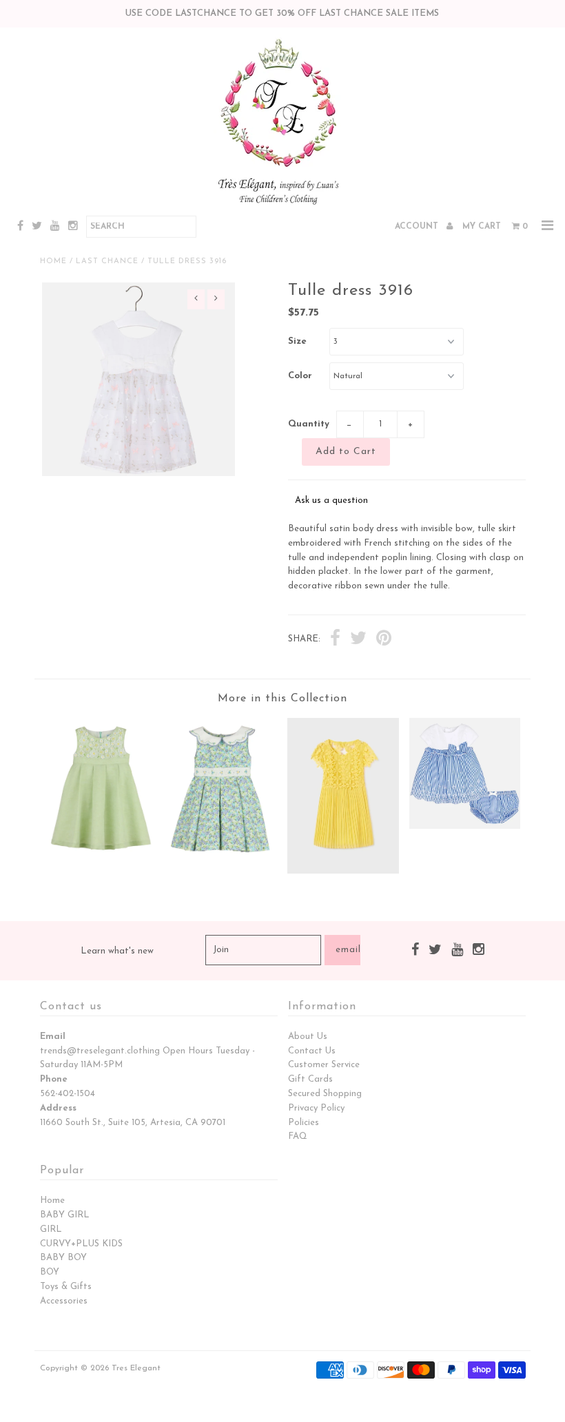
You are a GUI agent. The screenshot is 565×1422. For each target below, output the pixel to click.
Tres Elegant (136, 1368)
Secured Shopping (325, 1093)
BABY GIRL (65, 1214)
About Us (307, 1036)
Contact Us (312, 1051)
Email (52, 1036)
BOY (49, 1272)
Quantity (308, 424)
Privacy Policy (316, 1108)
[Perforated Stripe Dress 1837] (465, 826)
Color (300, 375)
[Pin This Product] (383, 640)
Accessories (64, 1301)
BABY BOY (63, 1257)
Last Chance (107, 261)
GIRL (51, 1229)
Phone (54, 1079)
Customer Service (324, 1064)
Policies (303, 1122)
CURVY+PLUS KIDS (81, 1243)
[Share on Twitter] (358, 640)
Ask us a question (331, 500)
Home (53, 261)
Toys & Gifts (66, 1286)
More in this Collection (282, 698)
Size (297, 341)
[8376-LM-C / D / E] (100, 853)
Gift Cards (310, 1079)
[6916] (343, 871)
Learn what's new (117, 951)
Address (58, 1108)
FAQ (297, 1136)
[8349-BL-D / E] (222, 860)
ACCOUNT (418, 227)
